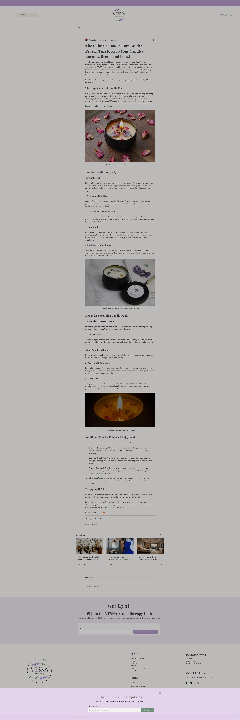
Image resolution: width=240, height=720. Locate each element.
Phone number (94, 706)
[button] (160, 693)
